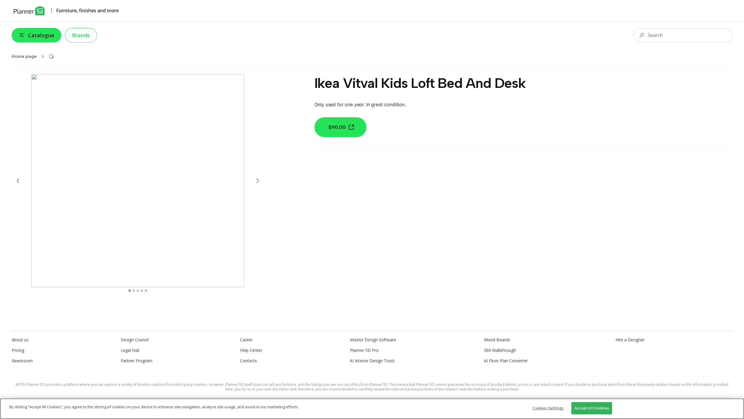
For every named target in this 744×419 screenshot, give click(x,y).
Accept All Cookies (592, 408)
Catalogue (41, 35)
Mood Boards (497, 339)
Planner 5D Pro (364, 350)
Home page (24, 56)
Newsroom (22, 360)
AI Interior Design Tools (372, 360)
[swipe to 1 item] (134, 291)
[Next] (257, 180)
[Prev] (18, 180)
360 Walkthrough (500, 350)
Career (246, 339)
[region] (372, 408)
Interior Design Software (373, 339)
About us (20, 339)
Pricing (18, 350)
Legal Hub (130, 350)
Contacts (248, 360)
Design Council (135, 339)
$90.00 (337, 127)
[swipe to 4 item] (146, 291)
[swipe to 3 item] (142, 291)
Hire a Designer (630, 339)
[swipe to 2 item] (138, 291)
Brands (81, 35)
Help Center (251, 350)
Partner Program (136, 360)
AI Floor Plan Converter (506, 360)
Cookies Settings (548, 408)
